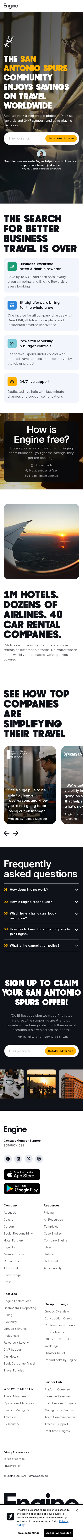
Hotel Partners (14, 1240)
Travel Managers (15, 1396)
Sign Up (9, 1247)
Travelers (10, 1417)
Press (8, 1282)
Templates (51, 1226)
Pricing (49, 1212)
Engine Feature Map (17, 1301)
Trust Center (12, 1268)
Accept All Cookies (58, 1532)
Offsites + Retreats (58, 1339)
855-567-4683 (14, 1145)
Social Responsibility (18, 1233)
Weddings (51, 1346)
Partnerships (12, 1275)
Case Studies (53, 1233)
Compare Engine (55, 1240)
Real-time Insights (57, 1431)
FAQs (47, 1247)
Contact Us (11, 1261)
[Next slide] (16, 833)
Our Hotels (11, 1356)
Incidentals (11, 1335)
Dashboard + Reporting (20, 1308)
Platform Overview (57, 1389)
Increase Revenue (57, 1396)
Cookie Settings (29, 1532)
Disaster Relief (55, 1353)
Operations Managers (19, 1403)
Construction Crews (58, 1318)
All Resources (53, 1219)
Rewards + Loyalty (16, 1342)
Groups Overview (57, 1311)
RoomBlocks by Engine (61, 1360)
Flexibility (10, 1322)
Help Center (52, 1261)
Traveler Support (56, 1424)
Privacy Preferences (16, 1452)
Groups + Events (15, 1328)
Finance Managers (16, 1410)
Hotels (48, 1254)
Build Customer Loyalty (60, 1403)
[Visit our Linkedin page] (18, 1159)
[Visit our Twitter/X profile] (29, 1159)
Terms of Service (14, 1458)
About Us (10, 1212)
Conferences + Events (60, 1325)
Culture (9, 1219)
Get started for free (61, 138)
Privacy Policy (12, 1465)
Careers (9, 1226)
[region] (41, 1522)
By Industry (11, 1424)
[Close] (77, 1510)
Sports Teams (54, 1332)
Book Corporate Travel (19, 1363)
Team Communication (60, 1417)
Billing (8, 1315)
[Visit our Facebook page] (8, 1159)
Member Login (14, 1254)
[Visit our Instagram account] (39, 1159)
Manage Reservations (60, 1410)
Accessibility (53, 1268)
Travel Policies (14, 1370)
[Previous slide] (7, 833)
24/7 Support (13, 1349)
